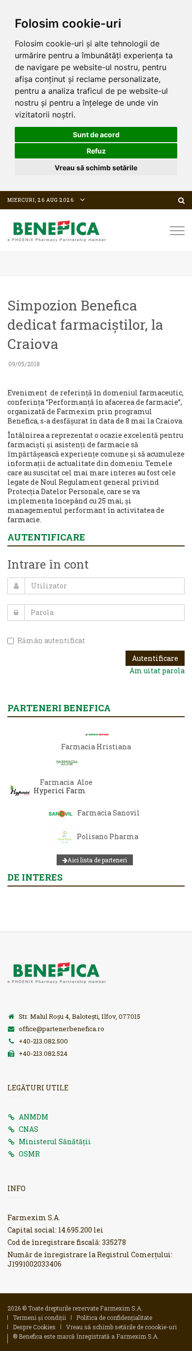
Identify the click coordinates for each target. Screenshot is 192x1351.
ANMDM (33, 1116)
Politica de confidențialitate (114, 1317)
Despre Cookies (34, 1327)
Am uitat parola (157, 670)
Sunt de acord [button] (96, 134)
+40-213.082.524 (43, 1053)
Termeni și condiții (39, 1317)
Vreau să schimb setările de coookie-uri (121, 1327)
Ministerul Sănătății (55, 1141)
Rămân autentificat (51, 640)
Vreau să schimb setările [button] (96, 167)
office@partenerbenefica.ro (61, 1028)
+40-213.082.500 (43, 1041)
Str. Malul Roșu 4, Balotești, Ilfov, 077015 (79, 1016)
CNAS (28, 1129)
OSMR (29, 1153)
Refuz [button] (96, 151)
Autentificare (155, 658)
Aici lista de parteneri (97, 860)
